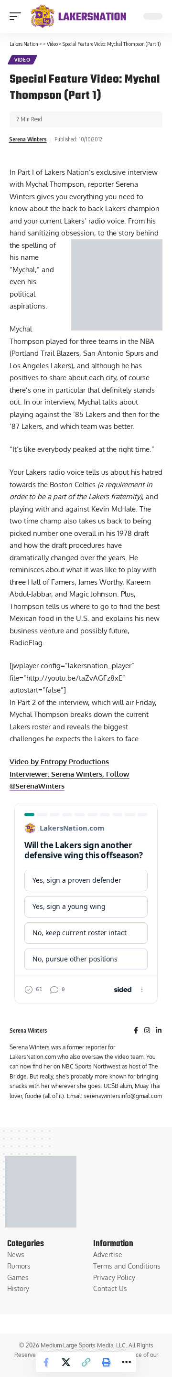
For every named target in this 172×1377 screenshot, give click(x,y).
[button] (18, 16)
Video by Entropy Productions (59, 761)
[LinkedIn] (158, 1031)
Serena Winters (28, 139)
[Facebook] (136, 1031)
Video (22, 60)
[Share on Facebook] (46, 1362)
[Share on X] (66, 1362)
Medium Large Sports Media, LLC (83, 1345)
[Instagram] (147, 1031)
